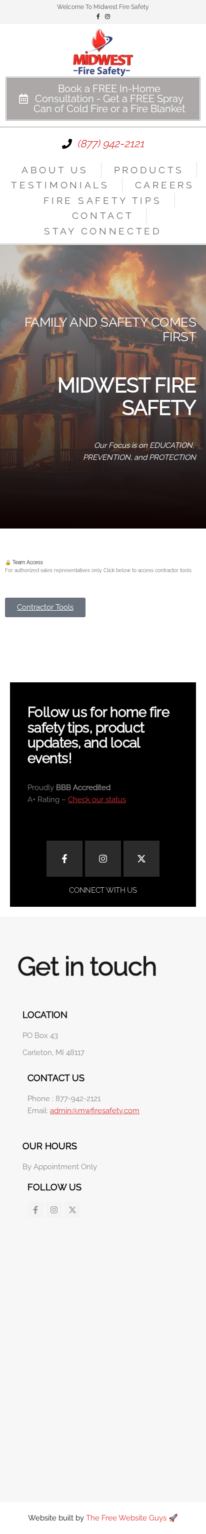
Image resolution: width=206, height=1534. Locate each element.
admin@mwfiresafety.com (95, 1110)
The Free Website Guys (126, 1517)
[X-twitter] (142, 859)
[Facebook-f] (64, 859)
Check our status (97, 799)
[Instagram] (103, 859)
